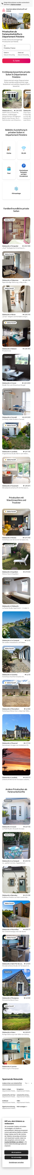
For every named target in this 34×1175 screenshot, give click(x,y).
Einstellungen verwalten (16, 1162)
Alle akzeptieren (16, 1152)
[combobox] (16, 48)
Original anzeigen (15, 4)
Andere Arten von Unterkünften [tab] (12, 1083)
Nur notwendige (16, 1157)
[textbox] (9, 55)
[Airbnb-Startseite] (3, 10)
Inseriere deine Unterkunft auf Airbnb (16, 10)
